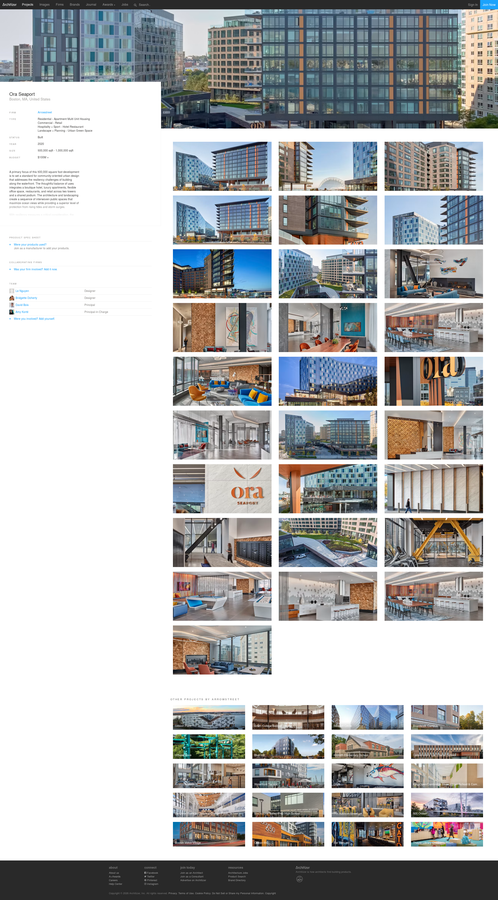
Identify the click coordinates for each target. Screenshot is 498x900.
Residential (44, 119)
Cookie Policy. (203, 893)
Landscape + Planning (51, 130)
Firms (60, 4)
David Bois (22, 305)
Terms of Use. (186, 893)
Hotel (66, 127)
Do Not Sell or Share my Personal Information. (238, 893)
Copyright (270, 893)
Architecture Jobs (238, 872)
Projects (27, 4)
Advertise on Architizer (193, 880)
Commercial (45, 123)
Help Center (115, 884)
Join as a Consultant (191, 876)
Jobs (125, 4)
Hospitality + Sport (49, 127)
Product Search (237, 876)
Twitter (150, 876)
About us (114, 872)
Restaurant (76, 127)
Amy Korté (22, 312)
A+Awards (115, 876)
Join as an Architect (191, 872)
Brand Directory (237, 880)
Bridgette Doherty (26, 298)
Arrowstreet (45, 112)
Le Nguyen (22, 291)
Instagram (152, 884)
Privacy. (173, 893)
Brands (75, 4)
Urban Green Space (80, 130)
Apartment (60, 119)
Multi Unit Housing (79, 119)
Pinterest (151, 880)
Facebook (152, 872)
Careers (113, 880)
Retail (58, 123)
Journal (91, 4)
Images (44, 4)
